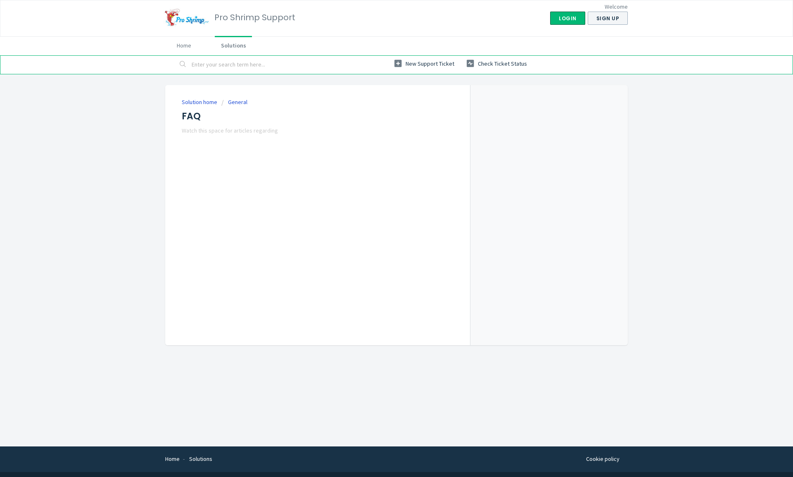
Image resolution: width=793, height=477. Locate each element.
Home (184, 45)
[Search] (183, 65)
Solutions (233, 45)
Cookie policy (603, 459)
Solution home (200, 102)
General (237, 102)
